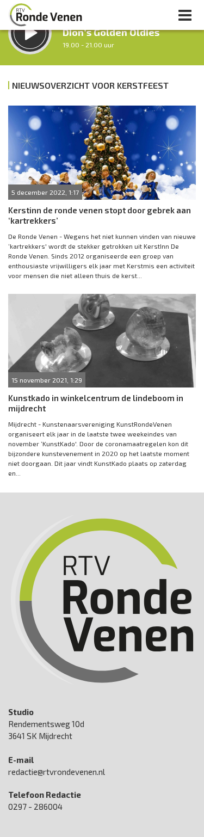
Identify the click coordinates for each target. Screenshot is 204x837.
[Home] (45, 14)
